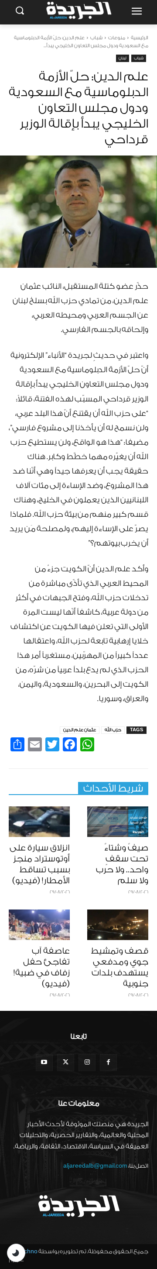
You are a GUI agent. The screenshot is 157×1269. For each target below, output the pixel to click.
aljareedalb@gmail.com (95, 1165)
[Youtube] (44, 1062)
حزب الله (113, 730)
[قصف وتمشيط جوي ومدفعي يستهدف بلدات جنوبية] (117, 924)
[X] (65, 1062)
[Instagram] (87, 1062)
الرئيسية (139, 38)
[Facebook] (108, 1062)
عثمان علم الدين (79, 730)
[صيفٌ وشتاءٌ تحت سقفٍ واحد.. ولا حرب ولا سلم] (117, 821)
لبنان (122, 58)
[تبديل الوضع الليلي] (16, 1253)
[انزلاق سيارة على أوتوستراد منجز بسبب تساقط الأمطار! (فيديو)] (39, 821)
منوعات (116, 38)
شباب (96, 38)
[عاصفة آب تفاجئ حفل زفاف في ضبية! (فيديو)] (39, 924)
